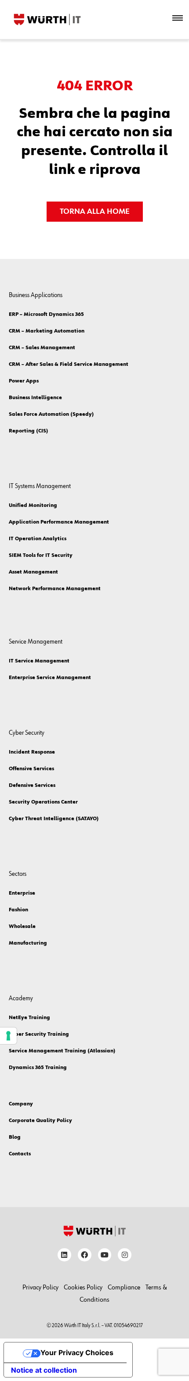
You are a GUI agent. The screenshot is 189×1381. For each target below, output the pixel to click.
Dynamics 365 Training (38, 1067)
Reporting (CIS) (28, 431)
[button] (177, 19)
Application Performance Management (59, 522)
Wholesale (22, 926)
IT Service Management (39, 661)
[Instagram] (124, 1255)
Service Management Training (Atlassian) (62, 1051)
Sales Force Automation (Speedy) (51, 414)
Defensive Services (32, 785)
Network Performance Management (55, 588)
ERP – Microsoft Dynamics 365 (46, 314)
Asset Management (33, 572)
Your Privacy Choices (76, 1352)
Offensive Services (31, 769)
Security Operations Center (43, 802)
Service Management (35, 641)
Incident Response (32, 752)
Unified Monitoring (33, 505)
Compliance (124, 1287)
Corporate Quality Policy (40, 1120)
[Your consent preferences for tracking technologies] (8, 1035)
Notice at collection (44, 1370)
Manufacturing (28, 943)
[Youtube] (105, 1255)
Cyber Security (26, 732)
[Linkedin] (64, 1255)
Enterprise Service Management (50, 677)
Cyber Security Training (39, 1034)
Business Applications (35, 295)
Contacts (20, 1154)
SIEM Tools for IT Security (41, 555)
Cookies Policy (83, 1287)
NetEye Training (29, 1017)
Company (21, 1104)
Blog (15, 1137)
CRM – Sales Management (42, 348)
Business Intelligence (35, 397)
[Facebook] (84, 1255)
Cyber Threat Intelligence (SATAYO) (54, 819)
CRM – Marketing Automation (46, 331)
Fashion (18, 910)
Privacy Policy (40, 1287)
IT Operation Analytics (37, 539)
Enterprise (22, 893)
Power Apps (24, 381)
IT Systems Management (40, 486)
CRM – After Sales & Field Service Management (68, 364)
